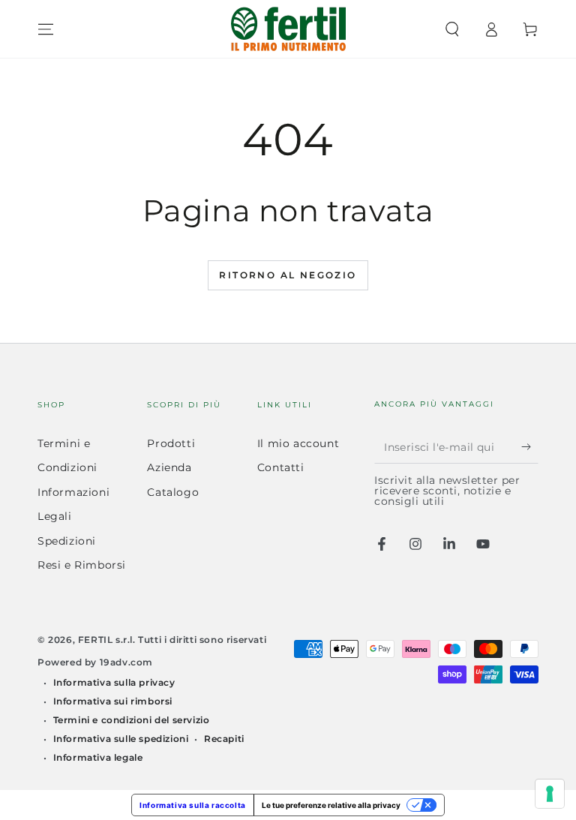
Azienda (169, 467)
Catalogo (173, 492)
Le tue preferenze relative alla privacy (331, 804)
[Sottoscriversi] (529, 446)
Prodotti (171, 443)
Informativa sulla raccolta (193, 804)
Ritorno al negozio (287, 275)
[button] (452, 29)
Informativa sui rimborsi (112, 701)
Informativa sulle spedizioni (121, 738)
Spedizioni (67, 541)
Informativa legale (98, 757)
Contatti (280, 467)
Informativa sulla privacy (114, 682)
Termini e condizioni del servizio (131, 719)
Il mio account (298, 443)
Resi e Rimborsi (82, 565)
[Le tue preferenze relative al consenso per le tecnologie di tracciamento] (550, 793)
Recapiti (224, 738)
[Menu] (45, 29)
